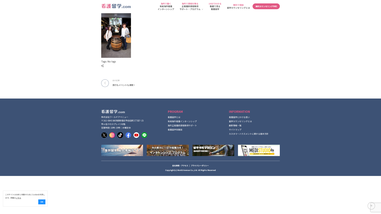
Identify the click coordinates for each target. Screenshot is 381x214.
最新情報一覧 (235, 125)
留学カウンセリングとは (240, 121)
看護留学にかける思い (239, 117)
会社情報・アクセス (180, 165)
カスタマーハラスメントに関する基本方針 (248, 133)
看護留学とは (174, 117)
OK (41, 201)
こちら (18, 197)
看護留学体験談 (175, 129)
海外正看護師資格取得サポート (182, 125)
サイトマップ (235, 129)
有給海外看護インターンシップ (182, 121)
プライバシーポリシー (200, 165)
